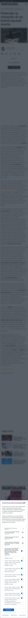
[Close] (25, 503)
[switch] (22, 532)
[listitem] (14, 529)
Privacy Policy (22, 615)
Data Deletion (5, 615)
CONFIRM (8, 609)
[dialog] (14, 559)
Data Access (14, 615)
